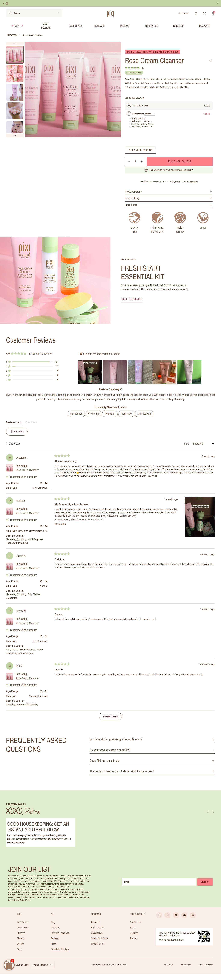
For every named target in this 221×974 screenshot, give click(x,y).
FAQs (132, 927)
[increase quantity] (141, 161)
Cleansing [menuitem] (93, 413)
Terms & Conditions (205, 965)
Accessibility (168, 965)
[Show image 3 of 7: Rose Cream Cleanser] (15, 92)
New (17, 25)
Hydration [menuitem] (110, 413)
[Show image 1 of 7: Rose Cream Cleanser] (15, 55)
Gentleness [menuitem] (76, 413)
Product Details (133, 191)
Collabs (20, 943)
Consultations (97, 933)
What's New (22, 927)
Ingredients (131, 204)
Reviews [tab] (14, 423)
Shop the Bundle (132, 299)
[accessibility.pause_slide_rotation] (7, 3)
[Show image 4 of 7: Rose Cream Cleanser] (15, 111)
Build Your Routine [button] (140, 150)
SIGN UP (205, 881)
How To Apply (132, 198)
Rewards (185, 13)
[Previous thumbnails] (15, 43)
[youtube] (193, 915)
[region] (140, 372)
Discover (204, 25)
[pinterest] (184, 915)
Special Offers (97, 943)
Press (53, 943)
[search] (10, 13)
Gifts (19, 949)
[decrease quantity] (129, 161)
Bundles (178, 25)
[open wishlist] (204, 13)
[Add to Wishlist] (211, 61)
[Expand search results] (58, 13)
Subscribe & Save (99, 938)
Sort (186, 443)
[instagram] (159, 915)
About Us (55, 927)
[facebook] (176, 915)
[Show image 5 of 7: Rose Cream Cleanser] (15, 129)
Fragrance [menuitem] (126, 413)
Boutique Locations (60, 933)
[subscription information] (143, 98)
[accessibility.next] (217, 3)
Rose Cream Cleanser (33, 35)
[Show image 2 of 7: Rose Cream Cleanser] (15, 73)
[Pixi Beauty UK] (110, 13)
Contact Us (135, 922)
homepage (12, 35)
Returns (133, 938)
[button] (32, 362)
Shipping (134, 933)
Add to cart (179, 161)
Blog (53, 922)
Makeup (124, 25)
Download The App (60, 949)
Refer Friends (97, 927)
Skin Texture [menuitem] (144, 413)
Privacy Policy (186, 965)
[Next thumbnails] (15, 135)
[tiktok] (167, 915)
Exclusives (75, 25)
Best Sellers (46, 25)
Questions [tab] (31, 423)
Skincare (99, 25)
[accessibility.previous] (4, 3)
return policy (193, 182)
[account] (196, 13)
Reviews (55, 938)
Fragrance (151, 25)
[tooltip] (121, 389)
